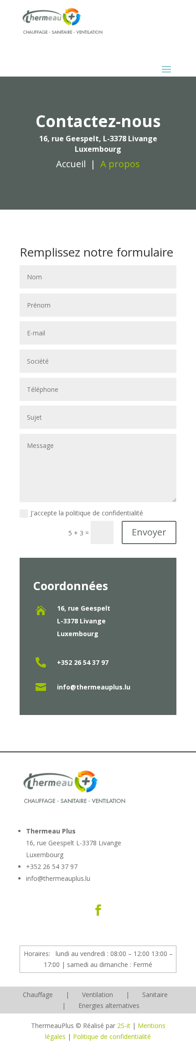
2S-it (123, 1025)
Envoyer (149, 532)
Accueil (71, 164)
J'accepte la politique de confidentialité (87, 513)
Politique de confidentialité (112, 1036)
